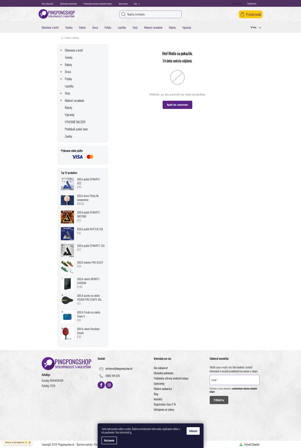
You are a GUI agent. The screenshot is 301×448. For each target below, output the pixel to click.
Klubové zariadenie (74, 100)
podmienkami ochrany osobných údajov (233, 390)
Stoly (67, 93)
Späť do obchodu (177, 105)
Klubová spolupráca (163, 389)
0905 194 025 (113, 376)
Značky (68, 136)
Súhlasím (193, 431)
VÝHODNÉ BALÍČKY (75, 122)
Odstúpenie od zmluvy (164, 409)
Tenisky (69, 57)
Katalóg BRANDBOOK (52, 380)
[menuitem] (50, 27)
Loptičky (69, 86)
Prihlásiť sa (219, 400)
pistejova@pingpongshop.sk (119, 369)
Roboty (68, 107)
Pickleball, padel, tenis (76, 129)
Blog (156, 394)
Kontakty (158, 399)
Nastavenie (109, 440)
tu (130, 432)
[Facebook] (101, 385)
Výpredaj (69, 114)
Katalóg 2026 (48, 386)
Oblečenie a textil (74, 50)
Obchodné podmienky (68, 3)
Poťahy (68, 79)
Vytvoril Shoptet (251, 444)
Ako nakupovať (47, 3)
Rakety (68, 64)
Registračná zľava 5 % (165, 404)
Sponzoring (123, 3)
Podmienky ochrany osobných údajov (98, 3)
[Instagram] (109, 385)
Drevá (68, 71)
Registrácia (251, 3)
